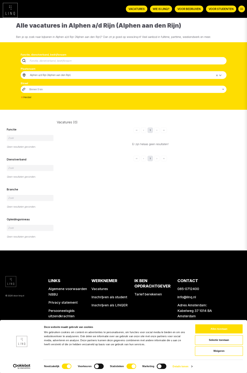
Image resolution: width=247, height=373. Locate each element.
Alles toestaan (219, 328)
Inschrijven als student (109, 297)
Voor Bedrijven (189, 9)
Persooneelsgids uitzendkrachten (61, 313)
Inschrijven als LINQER (109, 305)
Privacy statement (63, 302)
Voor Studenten (221, 9)
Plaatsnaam (28, 68)
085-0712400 (188, 289)
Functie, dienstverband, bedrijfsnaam (43, 54)
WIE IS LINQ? (161, 9)
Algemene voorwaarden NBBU (67, 291)
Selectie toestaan (219, 339)
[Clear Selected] (217, 75)
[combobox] (126, 75)
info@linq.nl (186, 297)
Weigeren (219, 350)
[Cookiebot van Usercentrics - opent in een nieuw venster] (21, 366)
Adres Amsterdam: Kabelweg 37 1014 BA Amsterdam (194, 310)
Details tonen (180, 366)
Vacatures (137, 9)
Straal (24, 83)
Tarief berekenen (148, 294)
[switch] (99, 366)
